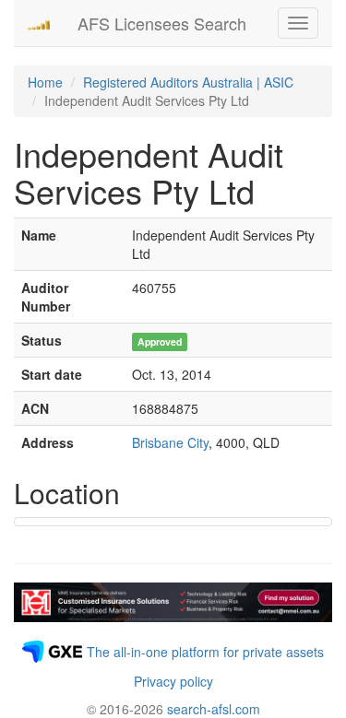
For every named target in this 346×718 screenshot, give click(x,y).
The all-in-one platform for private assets (205, 651)
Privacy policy (173, 681)
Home (45, 82)
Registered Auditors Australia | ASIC (188, 82)
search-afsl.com (213, 709)
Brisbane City (170, 442)
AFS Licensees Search (162, 23)
